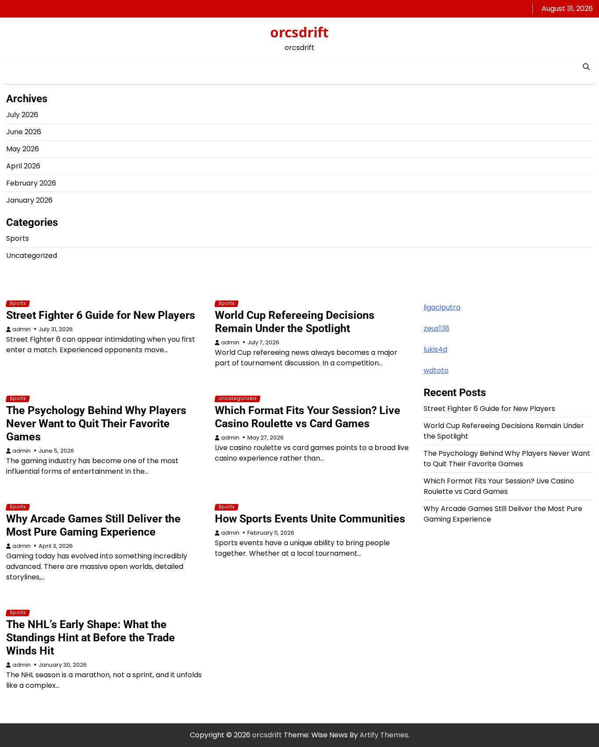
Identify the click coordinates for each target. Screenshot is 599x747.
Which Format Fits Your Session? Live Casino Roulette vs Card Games (307, 417)
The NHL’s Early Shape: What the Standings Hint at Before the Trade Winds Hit (90, 637)
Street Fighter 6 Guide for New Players (100, 315)
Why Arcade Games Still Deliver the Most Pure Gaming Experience (93, 525)
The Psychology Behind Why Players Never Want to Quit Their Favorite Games (96, 423)
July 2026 (22, 115)
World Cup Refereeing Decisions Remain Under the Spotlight (294, 322)
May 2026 (22, 149)
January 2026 (29, 200)
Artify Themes (384, 735)
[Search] (586, 66)
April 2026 (23, 166)
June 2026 (23, 132)
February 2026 (31, 183)
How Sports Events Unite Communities (310, 518)
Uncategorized (31, 255)
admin (21, 329)
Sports (17, 238)
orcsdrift (299, 32)
